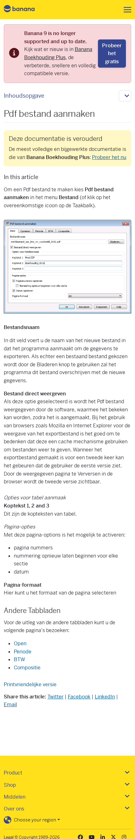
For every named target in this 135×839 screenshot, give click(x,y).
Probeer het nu (109, 157)
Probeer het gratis (112, 53)
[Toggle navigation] (125, 10)
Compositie (27, 667)
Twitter (55, 696)
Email (10, 704)
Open (20, 643)
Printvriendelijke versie (30, 684)
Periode (22, 651)
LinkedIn (105, 696)
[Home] (24, 10)
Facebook (79, 696)
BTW (19, 659)
